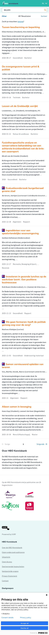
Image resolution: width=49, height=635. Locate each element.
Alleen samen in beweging (16, 406)
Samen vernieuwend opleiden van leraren (22, 366)
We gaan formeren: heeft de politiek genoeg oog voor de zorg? (24, 323)
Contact (5, 581)
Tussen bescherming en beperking (21, 27)
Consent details (7, 618)
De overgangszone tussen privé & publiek (20, 68)
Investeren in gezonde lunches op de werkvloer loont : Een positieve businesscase (24, 279)
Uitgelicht (6, 557)
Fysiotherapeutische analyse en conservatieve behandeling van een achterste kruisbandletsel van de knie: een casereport (23, 147)
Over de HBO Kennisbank (12, 547)
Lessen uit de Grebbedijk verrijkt (20, 106)
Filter (4, 16)
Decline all (24, 628)
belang (20, 21)
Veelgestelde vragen (10, 571)
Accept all (24, 623)
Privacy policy (25, 618)
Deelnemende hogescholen (13, 566)
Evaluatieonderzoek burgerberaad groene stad (23, 190)
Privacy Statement (9, 576)
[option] (24, 500)
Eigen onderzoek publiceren (13, 552)
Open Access (7, 562)
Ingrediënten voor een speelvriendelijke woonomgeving (20, 232)
